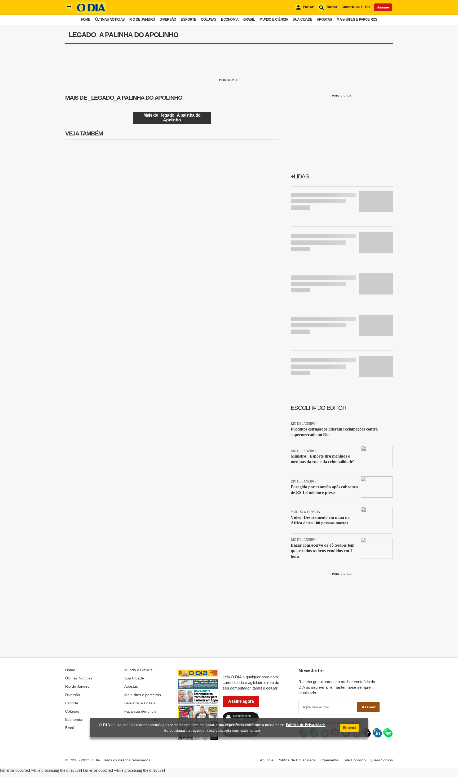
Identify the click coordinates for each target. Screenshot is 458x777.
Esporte (188, 19)
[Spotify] (387, 732)
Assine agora (241, 701)
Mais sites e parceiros (357, 19)
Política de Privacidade (297, 760)
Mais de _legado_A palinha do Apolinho (172, 117)
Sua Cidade (302, 19)
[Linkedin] (377, 732)
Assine (383, 7)
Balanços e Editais (139, 703)
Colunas (208, 19)
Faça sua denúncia (140, 711)
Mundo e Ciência (273, 19)
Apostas (324, 19)
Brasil (249, 19)
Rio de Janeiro (142, 19)
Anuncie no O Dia (355, 7)
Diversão (168, 19)
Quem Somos (381, 760)
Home (85, 19)
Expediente (329, 760)
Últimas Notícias (110, 19)
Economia (229, 19)
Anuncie (267, 760)
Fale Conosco (354, 760)
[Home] (91, 11)
